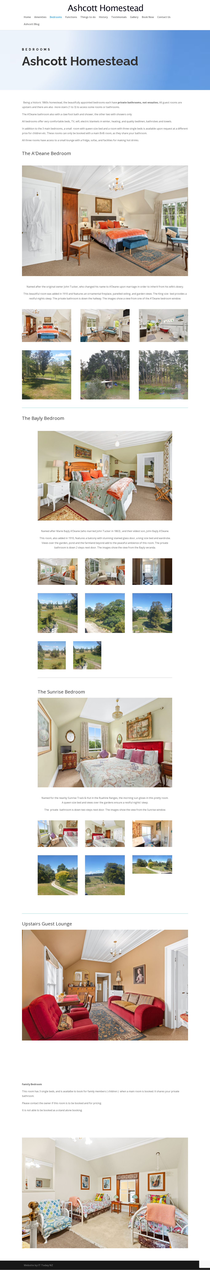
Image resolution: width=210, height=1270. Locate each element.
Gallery (134, 17)
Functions (71, 17)
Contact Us (163, 17)
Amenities (40, 17)
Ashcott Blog (31, 24)
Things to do (88, 17)
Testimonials (119, 17)
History (103, 17)
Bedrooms (56, 17)
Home (27, 17)
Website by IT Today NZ (38, 1265)
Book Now (148, 17)
